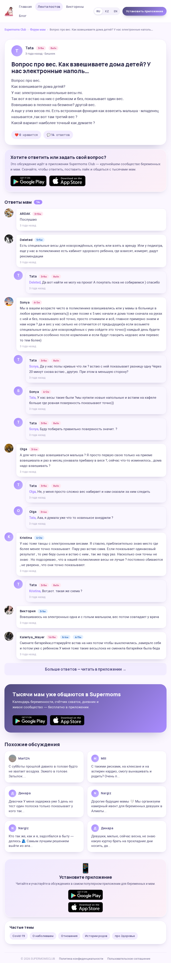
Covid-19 (18, 936)
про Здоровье (125, 936)
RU (98, 11)
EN (115, 11)
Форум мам (38, 29)
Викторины (75, 6)
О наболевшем (43, 936)
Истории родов (96, 936)
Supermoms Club (15, 29)
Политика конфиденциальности (81, 958)
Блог (22, 16)
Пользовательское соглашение (128, 958)
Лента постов (49, 6)
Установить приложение (144, 11)
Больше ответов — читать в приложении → (85, 669)
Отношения (69, 936)
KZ (107, 11)
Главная (25, 6)
